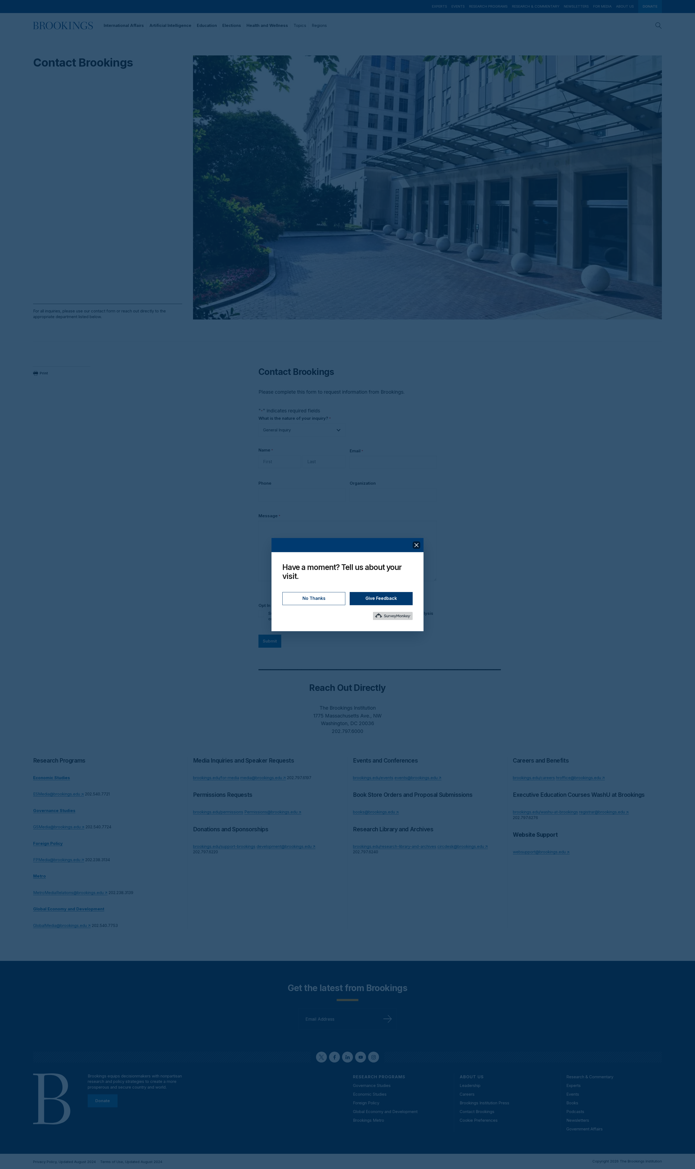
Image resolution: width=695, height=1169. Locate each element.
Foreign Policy (366, 1102)
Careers (467, 1094)
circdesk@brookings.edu (460, 846)
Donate (650, 6)
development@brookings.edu (284, 846)
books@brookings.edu (374, 811)
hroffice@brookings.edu (578, 777)
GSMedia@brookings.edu (57, 826)
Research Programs (488, 6)
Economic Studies (370, 1094)
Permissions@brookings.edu (271, 811)
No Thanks (314, 598)
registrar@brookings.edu (602, 811)
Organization (363, 483)
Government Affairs (584, 1129)
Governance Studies (372, 1085)
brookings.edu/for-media (216, 777)
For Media (602, 6)
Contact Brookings (477, 1111)
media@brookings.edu (261, 777)
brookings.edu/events (373, 777)
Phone (264, 483)
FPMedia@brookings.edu (56, 859)
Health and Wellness (267, 25)
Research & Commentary (536, 6)
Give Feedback (381, 598)
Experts (439, 6)
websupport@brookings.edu (539, 851)
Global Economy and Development (385, 1111)
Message (269, 515)
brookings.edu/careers (534, 777)
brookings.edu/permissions (218, 811)
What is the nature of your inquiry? (294, 418)
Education (207, 25)
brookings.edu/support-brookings (224, 846)
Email (356, 450)
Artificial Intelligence (170, 25)
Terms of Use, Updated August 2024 (131, 1161)
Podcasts (575, 1111)
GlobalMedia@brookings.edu (60, 925)
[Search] (658, 25)
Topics (299, 25)
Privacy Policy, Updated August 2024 (64, 1161)
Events (458, 6)
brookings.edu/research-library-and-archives (394, 846)
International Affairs (124, 25)
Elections (231, 25)
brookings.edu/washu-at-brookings (545, 811)
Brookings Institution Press (484, 1102)
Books (572, 1102)
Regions (319, 25)
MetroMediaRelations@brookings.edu (68, 892)
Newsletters (576, 6)
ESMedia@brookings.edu (56, 794)
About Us (625, 6)
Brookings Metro (368, 1120)
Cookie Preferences (479, 1120)
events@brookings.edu (416, 777)
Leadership (470, 1085)
